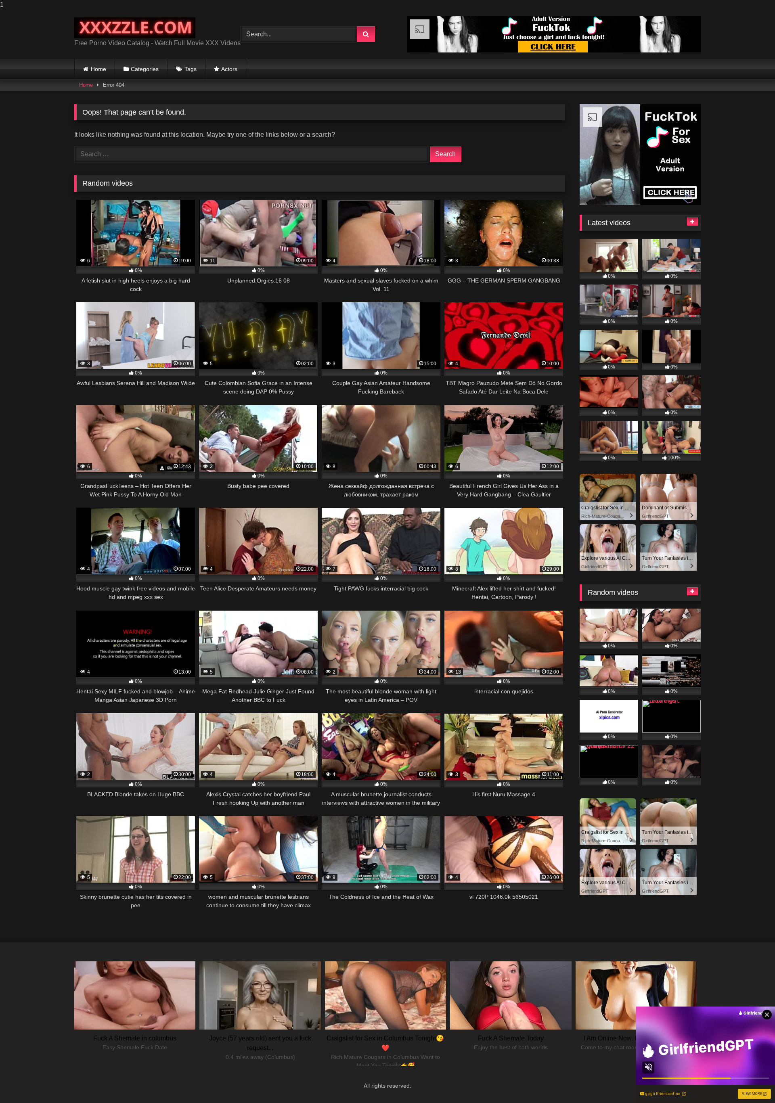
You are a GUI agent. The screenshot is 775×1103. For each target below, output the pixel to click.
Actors (229, 69)
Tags (190, 69)
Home (98, 69)
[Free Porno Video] (134, 28)
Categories (145, 69)
